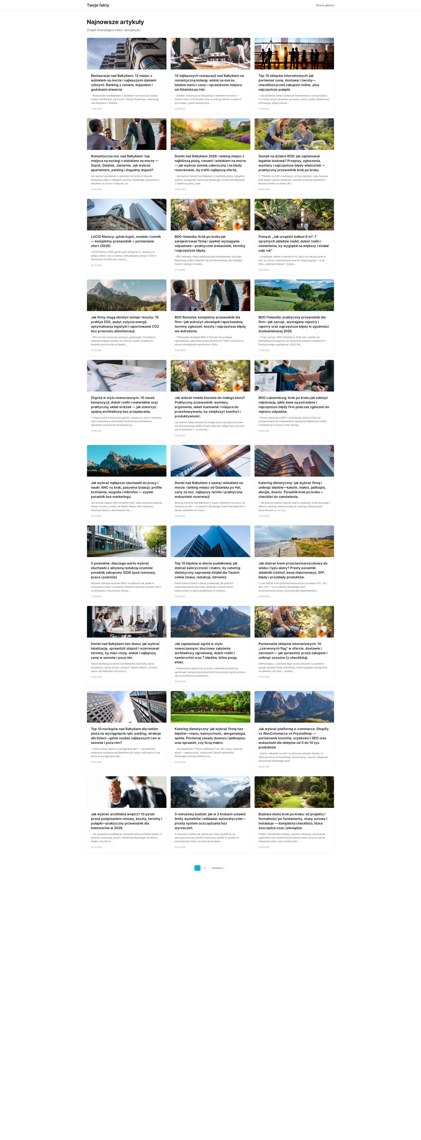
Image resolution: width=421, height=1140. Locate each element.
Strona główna (325, 5)
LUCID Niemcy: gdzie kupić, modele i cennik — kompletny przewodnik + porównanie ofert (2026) (126, 241)
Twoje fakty (98, 5)
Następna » (218, 868)
